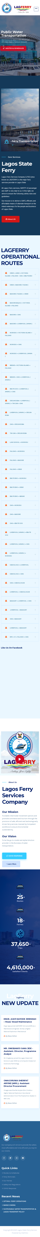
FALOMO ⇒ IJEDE (16, 469)
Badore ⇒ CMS (15, 314)
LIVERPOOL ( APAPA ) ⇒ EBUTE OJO (18, 534)
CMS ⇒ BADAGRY (15, 619)
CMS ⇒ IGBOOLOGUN (17, 583)
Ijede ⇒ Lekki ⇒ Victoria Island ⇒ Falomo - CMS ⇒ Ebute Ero (18, 274)
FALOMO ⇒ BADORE (17, 460)
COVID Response (9, 1188)
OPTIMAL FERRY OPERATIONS (14, 1201)
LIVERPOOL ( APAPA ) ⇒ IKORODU (15, 554)
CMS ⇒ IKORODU (15, 505)
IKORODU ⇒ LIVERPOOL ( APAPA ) (18, 355)
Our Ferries (7, 1181)
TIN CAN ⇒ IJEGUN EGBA (18, 433)
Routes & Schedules (11, 1173)
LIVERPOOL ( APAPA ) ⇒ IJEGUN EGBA (18, 414)
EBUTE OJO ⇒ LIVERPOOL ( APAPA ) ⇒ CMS (17, 390)
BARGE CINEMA (9, 1205)
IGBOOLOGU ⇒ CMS (17, 574)
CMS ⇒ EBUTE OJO (16, 523)
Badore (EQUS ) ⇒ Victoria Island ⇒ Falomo (17, 304)
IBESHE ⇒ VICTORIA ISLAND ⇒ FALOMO (17, 366)
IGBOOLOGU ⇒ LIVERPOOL (19, 565)
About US (11, 219)
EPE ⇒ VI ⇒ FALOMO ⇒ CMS (19, 637)
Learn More (11, 864)
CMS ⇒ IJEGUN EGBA (17, 424)
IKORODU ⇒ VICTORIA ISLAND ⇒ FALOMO (18, 334)
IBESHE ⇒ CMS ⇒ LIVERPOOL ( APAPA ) (17, 378)
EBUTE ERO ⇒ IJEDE (16, 487)
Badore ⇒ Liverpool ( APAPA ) (21, 323)
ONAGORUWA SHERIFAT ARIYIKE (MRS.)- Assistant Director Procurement (16, 1083)
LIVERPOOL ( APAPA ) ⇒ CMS (19, 544)
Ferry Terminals (9, 1177)
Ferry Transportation (25, 141)
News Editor (12, 1036)
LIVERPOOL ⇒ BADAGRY (18, 610)
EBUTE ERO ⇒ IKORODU (18, 478)
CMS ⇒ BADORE (15, 514)
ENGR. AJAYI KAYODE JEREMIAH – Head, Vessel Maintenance (20, 1020)
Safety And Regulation (11, 1185)
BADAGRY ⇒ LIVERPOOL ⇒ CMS (20, 601)
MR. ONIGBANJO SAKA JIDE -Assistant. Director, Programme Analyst (20, 1051)
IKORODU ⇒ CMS (15, 344)
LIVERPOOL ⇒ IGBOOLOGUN (20, 592)
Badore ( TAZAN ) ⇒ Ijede (19, 294)
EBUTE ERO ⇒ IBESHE (17, 496)
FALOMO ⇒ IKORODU (17, 451)
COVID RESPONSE (15, 856)
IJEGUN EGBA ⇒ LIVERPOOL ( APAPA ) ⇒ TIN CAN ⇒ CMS (17, 402)
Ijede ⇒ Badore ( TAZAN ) (19, 285)
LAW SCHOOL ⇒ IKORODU (19, 442)
